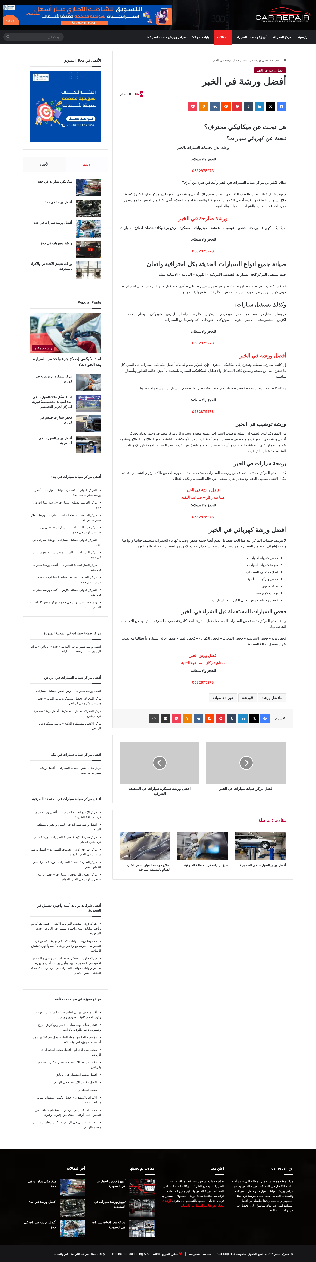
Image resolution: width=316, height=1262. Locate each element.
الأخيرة (44, 164)
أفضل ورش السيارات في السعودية (263, 865)
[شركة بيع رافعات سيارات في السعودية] (142, 1228)
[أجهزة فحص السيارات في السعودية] (142, 1187)
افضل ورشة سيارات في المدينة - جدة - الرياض (70, 646)
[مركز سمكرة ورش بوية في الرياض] (88, 382)
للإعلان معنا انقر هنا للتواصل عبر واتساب (80, 1254)
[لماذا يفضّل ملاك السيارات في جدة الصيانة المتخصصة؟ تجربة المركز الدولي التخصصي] (88, 403)
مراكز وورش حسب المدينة (168, 37)
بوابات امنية (203, 37)
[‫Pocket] (192, 106)
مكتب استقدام (87, 1090)
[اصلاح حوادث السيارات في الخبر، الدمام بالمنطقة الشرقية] (145, 846)
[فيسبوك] (281, 106)
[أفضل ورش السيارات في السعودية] (260, 846)
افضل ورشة (271, 697)
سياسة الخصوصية (199, 1254)
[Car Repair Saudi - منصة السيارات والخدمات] (283, 15)
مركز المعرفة (282, 37)
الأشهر (87, 164)
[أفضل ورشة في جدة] (88, 208)
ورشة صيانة (222, 697)
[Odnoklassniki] (203, 106)
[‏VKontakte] (215, 106)
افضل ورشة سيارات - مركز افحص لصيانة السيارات (68, 691)
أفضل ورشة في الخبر (255, 60)
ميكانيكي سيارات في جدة (55, 181)
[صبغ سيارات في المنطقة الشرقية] (202, 846)
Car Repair (224, 1254)
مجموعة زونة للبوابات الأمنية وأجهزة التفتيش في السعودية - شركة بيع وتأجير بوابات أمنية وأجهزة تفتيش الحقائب (66, 945)
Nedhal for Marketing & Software (135, 1254)
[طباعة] (154, 718)
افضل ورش (203, 655)
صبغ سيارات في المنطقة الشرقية (206, 865)
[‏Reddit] (226, 106)
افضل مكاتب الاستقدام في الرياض (75, 1082)
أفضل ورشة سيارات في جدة (53, 222)
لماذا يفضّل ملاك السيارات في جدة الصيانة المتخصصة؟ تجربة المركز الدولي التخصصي (52, 401)
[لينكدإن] (259, 106)
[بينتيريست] (237, 106)
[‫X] (270, 106)
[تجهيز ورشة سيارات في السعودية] (142, 1208)
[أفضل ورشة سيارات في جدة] (88, 229)
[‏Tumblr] (248, 106)
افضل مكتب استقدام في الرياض (76, 1074)
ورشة (246, 697)
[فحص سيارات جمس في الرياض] (88, 423)
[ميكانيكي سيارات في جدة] (88, 187)
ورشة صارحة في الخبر (203, 218)
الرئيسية (303, 37)
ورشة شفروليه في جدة (56, 243)
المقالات (222, 37)
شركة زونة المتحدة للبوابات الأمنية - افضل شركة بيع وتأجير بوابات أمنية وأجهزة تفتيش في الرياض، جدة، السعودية (66, 928)
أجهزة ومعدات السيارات (251, 37)
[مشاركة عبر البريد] (165, 718)
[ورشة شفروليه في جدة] (88, 249)
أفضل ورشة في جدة (58, 202)
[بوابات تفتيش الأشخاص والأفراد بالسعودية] (88, 270)
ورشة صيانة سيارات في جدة (78, 602)
